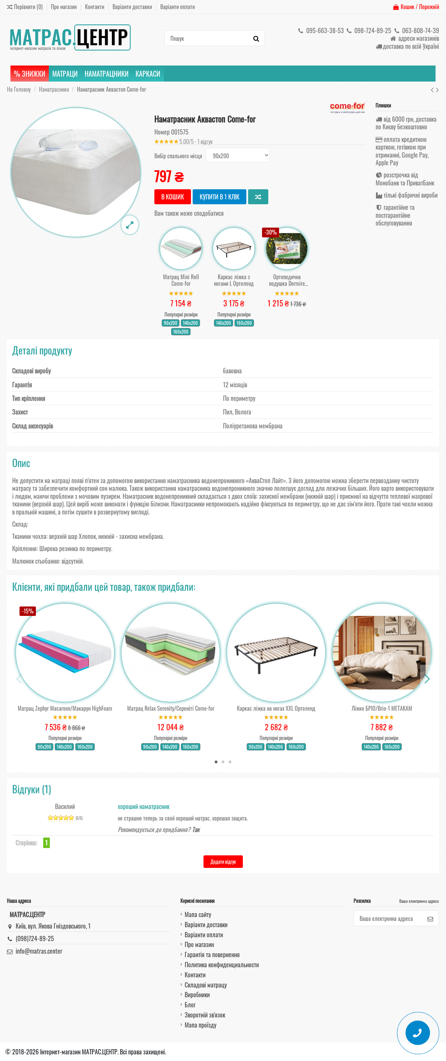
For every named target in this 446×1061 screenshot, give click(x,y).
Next (427, 678)
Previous (19, 678)
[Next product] (437, 89)
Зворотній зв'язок (205, 1014)
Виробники (197, 994)
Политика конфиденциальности (222, 964)
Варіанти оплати (177, 6)
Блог (190, 1004)
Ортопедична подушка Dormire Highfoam (287, 280)
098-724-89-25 (372, 30)
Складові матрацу (206, 985)
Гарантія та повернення (212, 954)
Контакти (95, 6)
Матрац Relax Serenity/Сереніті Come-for (170, 708)
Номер (162, 132)
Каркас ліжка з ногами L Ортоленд (234, 280)
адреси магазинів (418, 38)
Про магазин (64, 6)
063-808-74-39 (420, 30)
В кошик (172, 196)
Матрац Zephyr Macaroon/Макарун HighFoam (65, 708)
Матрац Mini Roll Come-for (181, 280)
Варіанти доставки (133, 6)
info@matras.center (39, 950)
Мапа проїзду (200, 1025)
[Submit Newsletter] (430, 918)
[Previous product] (433, 89)
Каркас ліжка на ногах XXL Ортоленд (276, 708)
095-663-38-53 (324, 30)
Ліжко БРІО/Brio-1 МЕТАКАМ (382, 708)
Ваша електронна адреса (419, 901)
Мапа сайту (198, 914)
